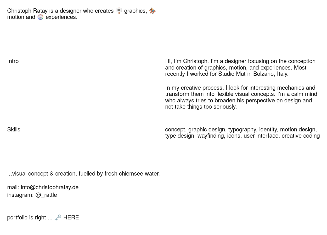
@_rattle (46, 194)
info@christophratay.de (50, 186)
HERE (71, 217)
